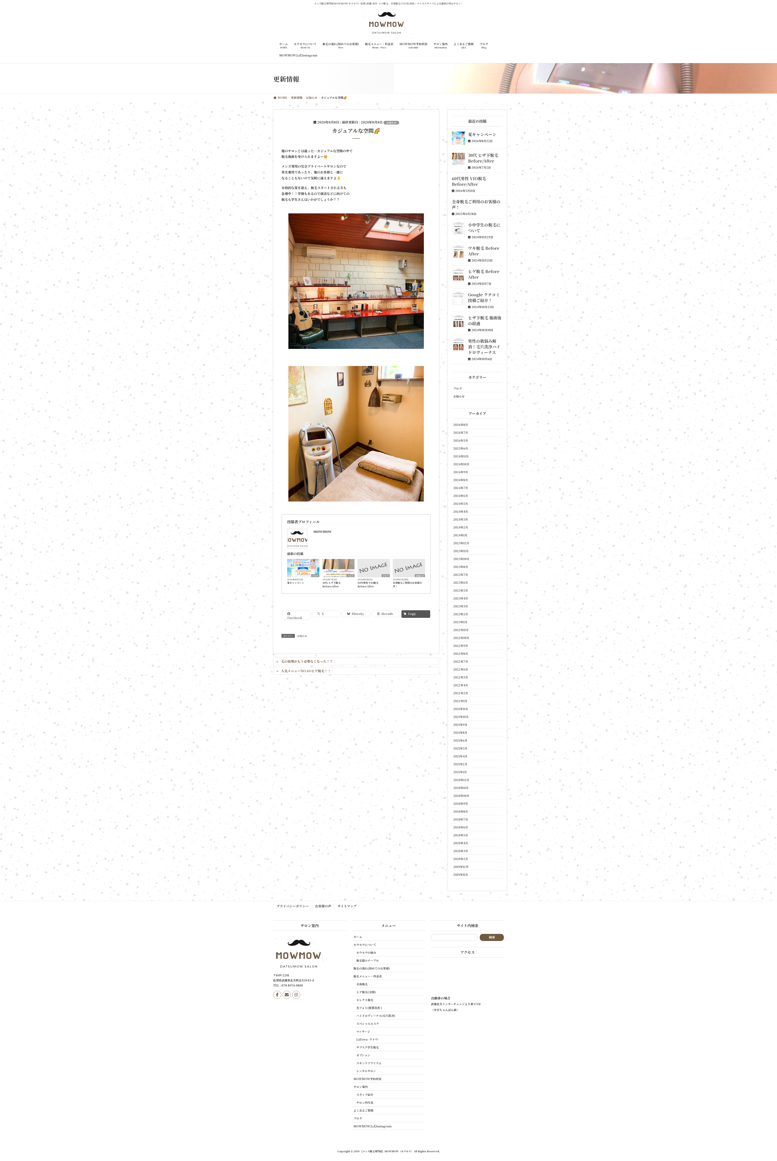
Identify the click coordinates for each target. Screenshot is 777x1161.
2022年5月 (460, 677)
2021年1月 (460, 772)
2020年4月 (460, 843)
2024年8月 (460, 480)
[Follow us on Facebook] (277, 995)
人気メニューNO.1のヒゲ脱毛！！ (306, 671)
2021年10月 (461, 717)
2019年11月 (460, 875)
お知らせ (391, 122)
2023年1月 (460, 622)
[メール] (287, 995)
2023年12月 (461, 543)
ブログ (315, 575)
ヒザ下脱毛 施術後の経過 (484, 320)
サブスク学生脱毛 (367, 1047)
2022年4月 (460, 685)
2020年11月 (461, 788)
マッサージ (363, 1031)
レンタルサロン (366, 1071)
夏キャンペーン (295, 582)
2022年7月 (460, 661)
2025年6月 (460, 448)
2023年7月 (460, 575)
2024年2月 (460, 527)
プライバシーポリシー (292, 906)
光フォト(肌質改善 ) (369, 1008)
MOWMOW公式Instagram (372, 1126)
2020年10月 (461, 796)
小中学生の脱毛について (484, 227)
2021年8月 (460, 732)
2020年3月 (460, 851)
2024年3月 (460, 519)
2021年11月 (460, 709)
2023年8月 (460, 567)
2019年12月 (461, 867)
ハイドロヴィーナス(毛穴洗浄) (375, 1016)
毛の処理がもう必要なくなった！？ (307, 661)
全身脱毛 (362, 984)
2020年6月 (460, 827)
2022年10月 (461, 638)
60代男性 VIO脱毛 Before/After (368, 584)
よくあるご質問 (363, 1110)
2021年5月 (460, 748)
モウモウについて (364, 945)
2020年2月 (460, 859)
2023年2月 (460, 614)
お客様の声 (323, 906)
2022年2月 (460, 693)
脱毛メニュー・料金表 (367, 976)
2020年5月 (460, 835)
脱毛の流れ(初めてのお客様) (371, 968)
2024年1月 (460, 535)
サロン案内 (360, 1087)
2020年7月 (460, 819)
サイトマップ (347, 906)
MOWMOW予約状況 (367, 1079)
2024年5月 (460, 504)
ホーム (357, 937)
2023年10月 (461, 559)
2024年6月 (460, 496)
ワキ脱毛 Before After (483, 251)
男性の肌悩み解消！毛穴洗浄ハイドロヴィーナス (484, 346)
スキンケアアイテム (368, 1063)
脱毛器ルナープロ (367, 960)
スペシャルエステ (367, 1024)
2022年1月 (460, 701)
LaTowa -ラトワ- (367, 1039)
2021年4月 (460, 756)
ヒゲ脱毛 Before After (483, 274)
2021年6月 (460, 740)
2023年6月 (460, 582)
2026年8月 (460, 425)
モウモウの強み (366, 952)
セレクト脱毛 (364, 1000)
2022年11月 (461, 630)
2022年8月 (460, 654)
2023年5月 (460, 590)
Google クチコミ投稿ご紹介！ (484, 297)
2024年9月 (460, 472)
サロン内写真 (364, 1102)
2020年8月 (460, 811)
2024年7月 (460, 488)
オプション (363, 1055)
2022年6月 (460, 669)
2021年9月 (460, 725)
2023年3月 (460, 606)
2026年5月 (460, 440)
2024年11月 (461, 456)
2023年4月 (460, 598)
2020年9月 (460, 804)
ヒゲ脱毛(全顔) (366, 992)
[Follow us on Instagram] (296, 995)
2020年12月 (461, 780)
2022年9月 (460, 646)
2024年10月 (461, 464)
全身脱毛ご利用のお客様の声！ (407, 584)
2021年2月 (460, 764)
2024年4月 (460, 511)
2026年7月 (460, 433)
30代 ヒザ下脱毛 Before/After (331, 584)
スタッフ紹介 (364, 1095)
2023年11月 (461, 551)
